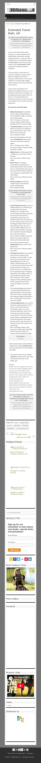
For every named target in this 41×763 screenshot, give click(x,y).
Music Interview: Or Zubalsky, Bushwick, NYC (19, 453)
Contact (7, 757)
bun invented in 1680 (24, 64)
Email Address (12, 535)
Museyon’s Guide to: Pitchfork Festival (17, 493)
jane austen (17, 425)
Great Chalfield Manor (25, 346)
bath (16, 422)
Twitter (9, 702)
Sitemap (29, 753)
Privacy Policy (21, 753)
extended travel (24, 422)
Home (8, 23)
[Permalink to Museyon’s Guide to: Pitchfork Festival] (21, 489)
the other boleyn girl (22, 428)
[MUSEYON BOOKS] (21, 10)
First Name (11, 542)
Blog (12, 23)
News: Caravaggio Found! (18, 433)
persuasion (25, 425)
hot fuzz (9, 425)
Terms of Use (11, 753)
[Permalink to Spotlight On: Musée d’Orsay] (20, 467)
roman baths (10, 428)
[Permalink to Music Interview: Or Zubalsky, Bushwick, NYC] (21, 448)
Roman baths (14, 62)
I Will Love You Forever (23, 436)
